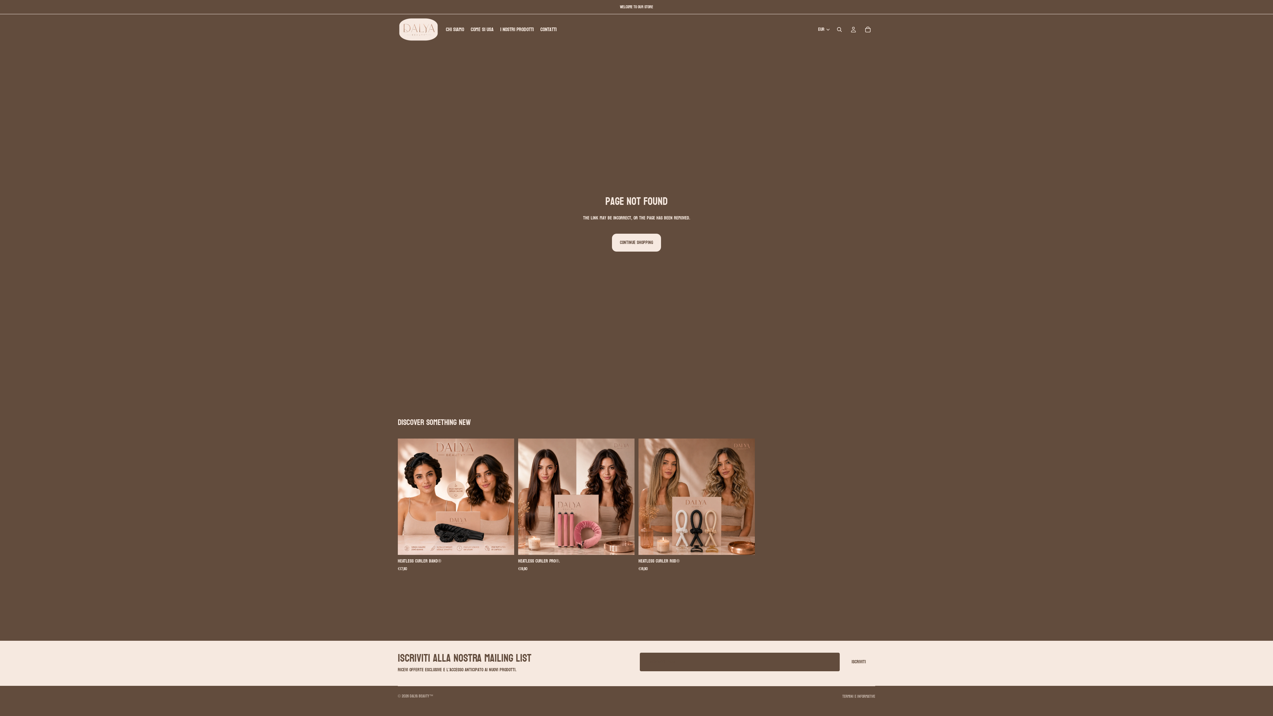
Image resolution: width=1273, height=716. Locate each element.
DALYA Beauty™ (421, 696)
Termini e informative (858, 696)
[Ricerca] (839, 29)
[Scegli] (504, 545)
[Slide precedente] (408, 497)
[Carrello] (868, 29)
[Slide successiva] (504, 497)
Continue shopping (636, 242)
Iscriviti (859, 662)
